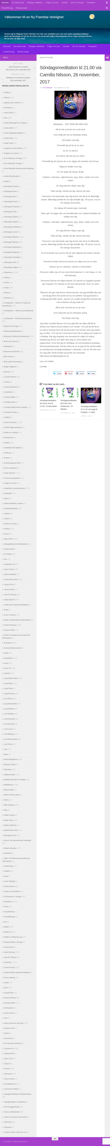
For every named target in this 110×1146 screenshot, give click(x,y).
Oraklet (7, 871)
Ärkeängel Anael (10, 191)
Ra (5, 922)
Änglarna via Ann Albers (13, 148)
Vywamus (7, 1127)
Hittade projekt (21, 8)
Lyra (5, 749)
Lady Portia (8, 688)
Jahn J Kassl (9, 569)
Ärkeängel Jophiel (11, 222)
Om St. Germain (77, 3)
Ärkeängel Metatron (11, 237)
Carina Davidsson (11, 387)
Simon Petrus (9, 1013)
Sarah (6, 983)
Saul (6, 988)
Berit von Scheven (11, 341)
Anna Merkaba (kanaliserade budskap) (19, 168)
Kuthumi (7, 673)
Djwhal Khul (8, 437)
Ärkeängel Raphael (11, 252)
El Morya (7, 453)
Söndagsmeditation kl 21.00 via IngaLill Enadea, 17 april (89, 409)
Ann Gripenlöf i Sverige (13, 163)
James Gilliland (10, 574)
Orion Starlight (9, 881)
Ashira (6, 282)
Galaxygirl (8, 493)
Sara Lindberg (9, 977)
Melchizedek (9, 790)
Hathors (7, 513)
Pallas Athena (9, 886)
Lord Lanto (8, 729)
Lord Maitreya (9, 734)
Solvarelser (8, 1038)
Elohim (6, 458)
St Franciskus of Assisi (12, 1043)
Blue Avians (8, 356)
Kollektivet (8, 643)
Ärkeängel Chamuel (11, 207)
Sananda (7, 962)
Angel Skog (8, 143)
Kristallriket (8, 658)
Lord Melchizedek (11, 739)
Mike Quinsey (9, 805)
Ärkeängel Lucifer (11, 232)
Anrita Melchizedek (11, 176)
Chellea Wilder (9, 397)
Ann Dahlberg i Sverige (13, 158)
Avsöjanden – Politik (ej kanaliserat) (17, 318)
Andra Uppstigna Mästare (14, 133)
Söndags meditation (35, 3)
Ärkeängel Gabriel (11, 217)
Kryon (6, 663)
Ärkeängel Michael (11, 242)
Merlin (6, 800)
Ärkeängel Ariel (10, 196)
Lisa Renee (8, 699)
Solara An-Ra (9, 1028)
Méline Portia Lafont (11, 795)
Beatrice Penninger (11, 326)
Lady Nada (8, 683)
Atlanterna (8, 298)
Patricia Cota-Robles (12, 891)
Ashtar (6, 288)
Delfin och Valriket (11, 432)
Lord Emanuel (9, 719)
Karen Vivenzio (10, 615)
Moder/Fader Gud (11, 830)
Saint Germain (9, 952)
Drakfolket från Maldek (12, 448)
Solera (6, 1033)
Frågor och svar (52, 3)
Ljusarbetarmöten (10, 704)
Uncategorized (9, 1084)
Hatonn (7, 519)
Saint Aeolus (9, 947)
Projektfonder (9, 912)
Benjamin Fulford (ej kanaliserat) (16, 336)
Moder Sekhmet (10, 825)
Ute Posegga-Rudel (11, 1107)
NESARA (7, 853)
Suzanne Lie (9, 1048)
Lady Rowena (9, 693)
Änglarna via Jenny (11, 153)
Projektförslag (7, 8)
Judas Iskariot (9, 600)
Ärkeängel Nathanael (12, 247)
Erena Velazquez (10, 468)
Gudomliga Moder (11, 508)
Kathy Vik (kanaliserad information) (17, 620)
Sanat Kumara (9, 967)
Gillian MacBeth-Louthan (13, 503)
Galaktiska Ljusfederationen (14, 488)
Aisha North (8, 113)
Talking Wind (9, 1053)
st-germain (47, 88)
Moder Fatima (9, 815)
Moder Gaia (8, 820)
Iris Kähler (8, 554)
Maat (6, 754)
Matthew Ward (9, 775)
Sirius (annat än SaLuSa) (13, 1023)
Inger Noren (8, 539)
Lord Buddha (9, 714)
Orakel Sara (8, 866)
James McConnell (11, 579)
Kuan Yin (7, 668)
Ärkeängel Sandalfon (12, 257)
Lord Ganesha (9, 724)
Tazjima (7, 1064)
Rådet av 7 (8, 932)
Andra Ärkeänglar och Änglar (15, 123)
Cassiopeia (8, 392)
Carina (6, 382)
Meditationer (46, 58)
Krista (6, 653)
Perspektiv (91, 3)
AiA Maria (7, 108)
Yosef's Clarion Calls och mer (15, 1132)
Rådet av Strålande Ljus (13, 937)
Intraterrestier (9, 549)
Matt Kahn (8, 769)
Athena (7, 293)
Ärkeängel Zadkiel (11, 267)
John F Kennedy (10, 595)
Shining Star (9, 1008)
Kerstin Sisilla (9, 630)
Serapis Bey (8, 993)
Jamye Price (9, 584)
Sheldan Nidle (9, 1003)
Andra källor (8, 128)
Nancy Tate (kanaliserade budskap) (17, 840)
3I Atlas (7, 92)
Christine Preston (10, 412)
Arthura (7, 277)
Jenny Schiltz (9, 589)
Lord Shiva (8, 744)
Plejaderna (8, 901)
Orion (6, 876)
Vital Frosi (8, 1122)
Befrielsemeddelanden (12, 331)
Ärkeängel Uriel (10, 262)
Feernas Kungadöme (12, 478)
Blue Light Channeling (12, 362)
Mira (5, 810)
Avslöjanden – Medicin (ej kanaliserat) (18, 311)
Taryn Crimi (8, 1059)
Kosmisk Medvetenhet (12, 648)
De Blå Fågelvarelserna (13, 427)
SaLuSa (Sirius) (10, 957)
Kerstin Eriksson (10, 625)
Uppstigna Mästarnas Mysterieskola (17, 1094)
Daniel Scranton (10, 422)
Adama (7, 97)
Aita (5, 118)
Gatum (6, 498)
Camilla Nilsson (10, 377)
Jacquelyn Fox (9, 564)
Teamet (7, 1069)
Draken (7, 443)
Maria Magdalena (10, 759)
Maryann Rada (9, 764)
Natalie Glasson (10, 848)
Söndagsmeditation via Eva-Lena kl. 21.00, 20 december (48, 403)
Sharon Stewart (10, 998)
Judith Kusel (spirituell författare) (16, 605)
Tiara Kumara (9, 1079)
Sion (6, 1018)
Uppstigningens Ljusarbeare (15, 1102)
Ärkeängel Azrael (10, 201)
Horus (6, 534)
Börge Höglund (10, 367)
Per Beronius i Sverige (12, 896)
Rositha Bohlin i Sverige (13, 942)
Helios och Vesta (10, 524)
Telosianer (8, 1074)
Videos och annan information (15, 1117)
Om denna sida (18, 3)
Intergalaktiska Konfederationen (16, 544)
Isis (5, 559)
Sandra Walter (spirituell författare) (17, 972)
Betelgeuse (8, 346)
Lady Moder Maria (11, 678)
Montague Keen (10, 835)
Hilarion (7, 529)
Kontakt (64, 3)
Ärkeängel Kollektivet (12, 227)
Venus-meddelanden (12, 1112)
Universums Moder (11, 1089)
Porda (6, 906)
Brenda (7, 372)
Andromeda (8, 138)
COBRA (7, 417)
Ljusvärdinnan (9, 709)
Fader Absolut (9, 473)
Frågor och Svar (10, 483)
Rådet (6, 927)
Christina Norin (10, 402)
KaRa (6, 610)
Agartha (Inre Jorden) (12, 103)
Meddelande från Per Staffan (15, 780)
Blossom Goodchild (11, 351)
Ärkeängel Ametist (11, 186)
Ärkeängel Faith (10, 212)
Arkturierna (8, 272)
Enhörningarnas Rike (12, 463)
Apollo (6, 181)
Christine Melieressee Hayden (15, 407)
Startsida (5, 3)
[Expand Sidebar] (107, 57)
